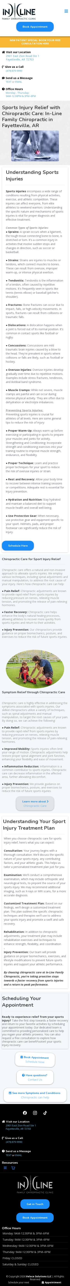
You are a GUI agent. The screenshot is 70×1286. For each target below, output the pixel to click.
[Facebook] (25, 1113)
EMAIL (18, 81)
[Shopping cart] (13, 1168)
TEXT (9, 81)
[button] (66, 11)
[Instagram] (35, 1113)
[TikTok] (45, 1113)
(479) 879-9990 (14, 70)
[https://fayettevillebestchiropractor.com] (19, 11)
